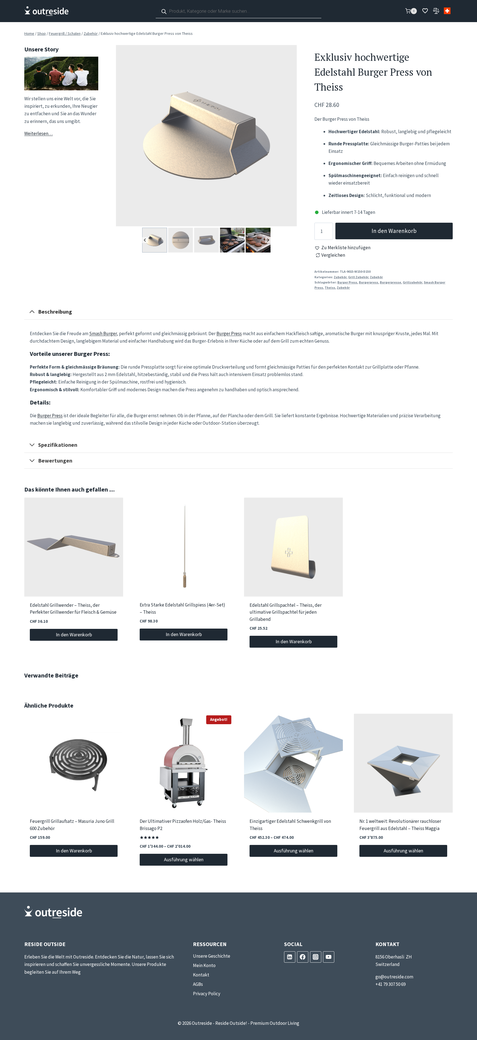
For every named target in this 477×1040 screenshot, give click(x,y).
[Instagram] (315, 957)
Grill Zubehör (358, 277)
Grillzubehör (412, 282)
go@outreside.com (394, 977)
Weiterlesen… (38, 133)
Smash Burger (103, 333)
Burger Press (347, 282)
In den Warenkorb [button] (74, 634)
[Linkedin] (289, 957)
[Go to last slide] (145, 240)
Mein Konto (204, 965)
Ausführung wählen (183, 859)
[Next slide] (268, 240)
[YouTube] (328, 957)
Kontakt (201, 975)
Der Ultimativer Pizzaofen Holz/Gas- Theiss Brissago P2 (183, 825)
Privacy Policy (206, 994)
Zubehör (340, 277)
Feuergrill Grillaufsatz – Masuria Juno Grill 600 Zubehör (72, 825)
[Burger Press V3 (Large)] (206, 135)
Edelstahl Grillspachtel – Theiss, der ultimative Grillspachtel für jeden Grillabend (286, 612)
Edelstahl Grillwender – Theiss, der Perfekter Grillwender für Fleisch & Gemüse (73, 609)
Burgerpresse (390, 282)
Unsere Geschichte (211, 956)
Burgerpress (368, 282)
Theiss (330, 287)
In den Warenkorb (394, 231)
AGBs (198, 984)
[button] (154, 240)
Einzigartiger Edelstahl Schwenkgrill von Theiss (290, 825)
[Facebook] (302, 957)
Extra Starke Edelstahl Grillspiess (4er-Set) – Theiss (182, 609)
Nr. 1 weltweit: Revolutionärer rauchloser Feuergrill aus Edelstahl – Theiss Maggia (400, 825)
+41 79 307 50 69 (390, 984)
